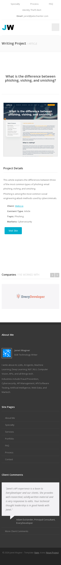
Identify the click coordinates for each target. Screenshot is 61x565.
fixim (36, 552)
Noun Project (52, 552)
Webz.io (19, 205)
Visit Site (13, 230)
